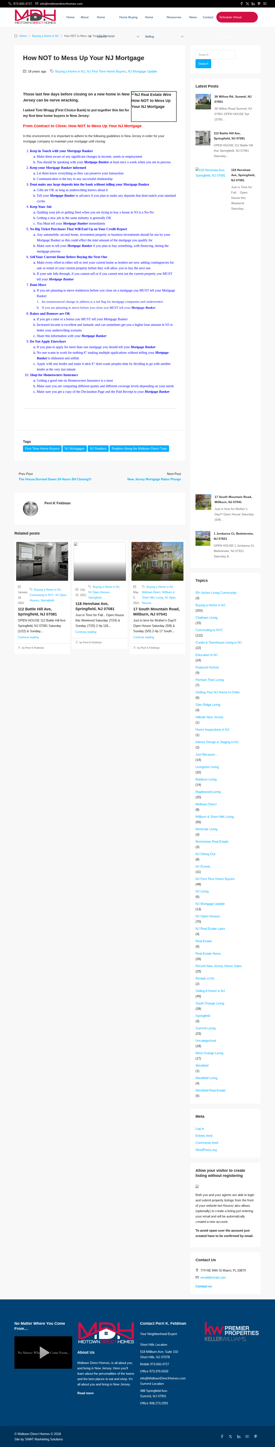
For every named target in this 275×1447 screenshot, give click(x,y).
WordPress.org (206, 1150)
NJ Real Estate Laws (210, 928)
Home (70, 17)
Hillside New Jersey (209, 717)
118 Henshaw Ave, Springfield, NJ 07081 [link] (243, 175)
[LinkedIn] (239, 1436)
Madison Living (206, 779)
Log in (200, 1128)
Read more (85, 1393)
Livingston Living (207, 767)
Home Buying (128, 17)
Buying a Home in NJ (45, 36)
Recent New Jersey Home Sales (219, 966)
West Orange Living (209, 1053)
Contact (208, 17)
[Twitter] (231, 1436)
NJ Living (202, 891)
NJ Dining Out (205, 854)
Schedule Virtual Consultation (230, 26)
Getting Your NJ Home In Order (218, 692)
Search (203, 63)
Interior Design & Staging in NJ (217, 742)
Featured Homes (207, 667)
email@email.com (213, 1277)
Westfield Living (206, 1078)
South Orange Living (210, 1003)
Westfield (202, 1065)
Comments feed (207, 1143)
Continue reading (28, 637)
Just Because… (207, 754)
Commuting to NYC (42, 595)
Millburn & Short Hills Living (215, 816)
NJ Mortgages (75, 448)
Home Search (102, 26)
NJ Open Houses (99, 592)
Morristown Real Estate (212, 841)
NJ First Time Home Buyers (106, 71)
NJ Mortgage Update (142, 71)
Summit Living (205, 1028)
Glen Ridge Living (208, 704)
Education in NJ (207, 655)
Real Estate (204, 941)
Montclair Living (206, 829)
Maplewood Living (208, 792)
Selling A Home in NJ (210, 991)
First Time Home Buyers (42, 448)
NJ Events (203, 866)
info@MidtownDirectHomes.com (163, 1378)
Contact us (204, 1286)
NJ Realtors (98, 448)
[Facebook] (222, 1436)
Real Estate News (208, 953)
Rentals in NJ (205, 978)
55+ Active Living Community (216, 592)
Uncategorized (206, 1040)
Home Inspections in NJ (212, 729)
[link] (203, 101)
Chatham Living (206, 617)
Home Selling (149, 26)
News (193, 17)
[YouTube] (248, 1436)
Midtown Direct (151, 592)
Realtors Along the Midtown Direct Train (139, 448)
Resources (174, 17)
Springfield (47, 600)
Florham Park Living (210, 680)
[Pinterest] (256, 1436)
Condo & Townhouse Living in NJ (219, 642)
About (85, 17)
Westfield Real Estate (211, 1090)
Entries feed (204, 1135)
